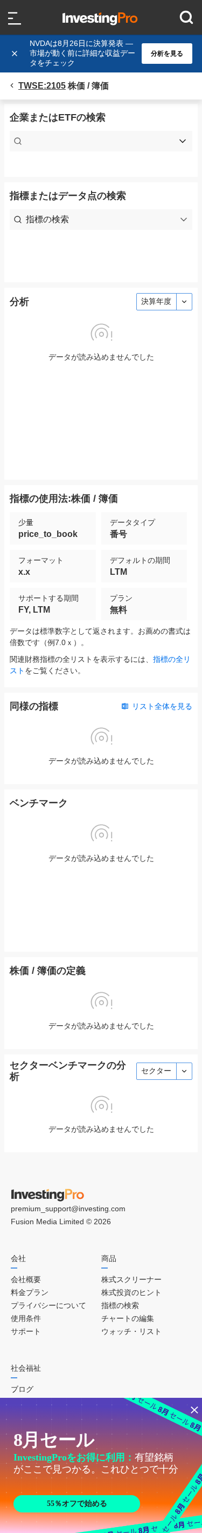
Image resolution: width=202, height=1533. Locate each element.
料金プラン (29, 1292)
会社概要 (26, 1279)
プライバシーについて (48, 1305)
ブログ (22, 1389)
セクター (156, 1070)
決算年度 (156, 301)
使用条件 (26, 1318)
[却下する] (15, 53)
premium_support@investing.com (68, 1208)
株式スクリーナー (131, 1279)
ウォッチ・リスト (131, 1331)
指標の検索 (120, 1305)
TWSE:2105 (42, 85)
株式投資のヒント (131, 1292)
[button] (106, 53)
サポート (26, 1331)
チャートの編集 (127, 1318)
